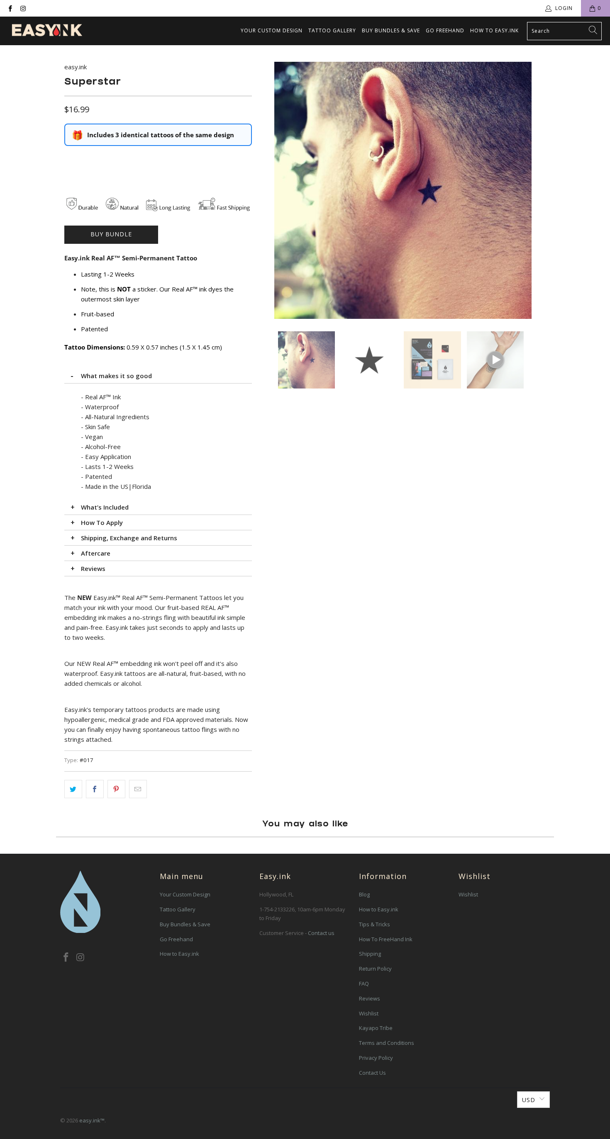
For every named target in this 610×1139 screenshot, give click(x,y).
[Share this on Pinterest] (116, 789)
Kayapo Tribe (376, 1028)
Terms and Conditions (386, 1043)
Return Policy (375, 968)
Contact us (321, 933)
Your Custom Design (272, 30)
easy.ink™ (92, 1120)
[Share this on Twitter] (73, 789)
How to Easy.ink (494, 30)
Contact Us (372, 1072)
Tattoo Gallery (332, 30)
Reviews (93, 568)
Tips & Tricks (374, 924)
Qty (69, 158)
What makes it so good (116, 376)
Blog (364, 894)
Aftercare (95, 553)
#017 (86, 760)
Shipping (370, 953)
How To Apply (102, 522)
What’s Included (105, 507)
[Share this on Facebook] (95, 789)
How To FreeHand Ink (385, 939)
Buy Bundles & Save (391, 30)
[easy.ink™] (46, 31)
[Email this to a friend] (138, 789)
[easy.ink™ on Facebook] (9, 8)
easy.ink (75, 67)
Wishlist (368, 1013)
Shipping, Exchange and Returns (129, 538)
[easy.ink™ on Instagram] (22, 8)
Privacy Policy (376, 1057)
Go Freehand (445, 30)
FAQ (364, 983)
